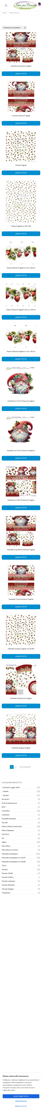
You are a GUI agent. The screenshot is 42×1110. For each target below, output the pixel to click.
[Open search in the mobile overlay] (36, 5)
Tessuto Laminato (8, 881)
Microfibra (6, 846)
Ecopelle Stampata (9, 818)
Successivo (25, 767)
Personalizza (21, 1101)
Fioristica (5, 834)
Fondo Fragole (21, 165)
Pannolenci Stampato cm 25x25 (14, 858)
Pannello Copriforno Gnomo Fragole (21, 550)
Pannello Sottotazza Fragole (21, 698)
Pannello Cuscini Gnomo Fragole (21, 599)
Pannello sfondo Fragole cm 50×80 (21, 649)
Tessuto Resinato (8, 885)
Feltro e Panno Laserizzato (12, 826)
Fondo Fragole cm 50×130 (21, 226)
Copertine (5, 815)
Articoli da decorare (9, 803)
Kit (3, 838)
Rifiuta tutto (21, 1106)
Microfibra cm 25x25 (10, 850)
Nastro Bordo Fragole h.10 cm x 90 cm (21, 310)
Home (4, 12)
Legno (4, 842)
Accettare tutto (21, 1096)
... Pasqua (5, 795)
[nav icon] (6, 5)
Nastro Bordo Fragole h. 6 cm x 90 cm (21, 351)
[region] (21, 1091)
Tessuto (5, 869)
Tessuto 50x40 (7, 873)
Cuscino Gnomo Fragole (21, 116)
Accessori (5, 799)
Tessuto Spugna (8, 889)
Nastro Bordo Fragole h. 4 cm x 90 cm (21, 268)
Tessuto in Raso (7, 877)
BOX (3, 807)
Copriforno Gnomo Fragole (21, 66)
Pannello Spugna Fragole (21, 748)
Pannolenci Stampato (10, 854)
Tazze (4, 865)
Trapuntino (6, 893)
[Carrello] (39, 5)
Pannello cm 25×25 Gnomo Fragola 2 (21, 450)
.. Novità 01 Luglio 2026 (11, 787)
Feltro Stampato (8, 830)
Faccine (5, 822)
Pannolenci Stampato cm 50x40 (14, 862)
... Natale (5, 791)
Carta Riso (6, 811)
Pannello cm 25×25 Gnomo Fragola (21, 401)
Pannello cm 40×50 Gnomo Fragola (21, 500)
